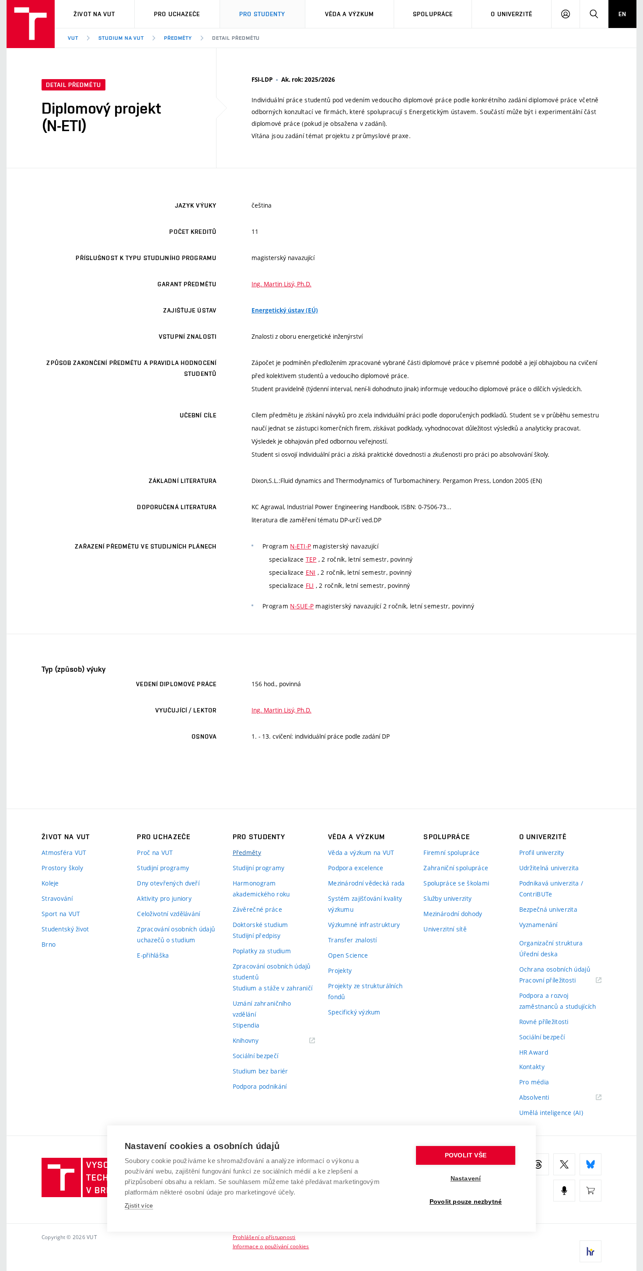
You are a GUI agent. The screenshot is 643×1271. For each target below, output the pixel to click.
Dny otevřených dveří (168, 883)
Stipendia (246, 1025)
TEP (311, 559)
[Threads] (538, 1164)
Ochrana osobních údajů (554, 969)
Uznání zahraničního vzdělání (262, 1008)
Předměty (178, 38)
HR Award (533, 1052)
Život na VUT (94, 13)
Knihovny (257, 1041)
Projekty (340, 970)
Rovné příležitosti (544, 1021)
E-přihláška (153, 955)
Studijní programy (163, 868)
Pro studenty (262, 13)
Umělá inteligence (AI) (551, 1112)
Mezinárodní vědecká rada (366, 883)
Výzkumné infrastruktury (364, 924)
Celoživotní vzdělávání (168, 914)
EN (622, 13)
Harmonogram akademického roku (261, 888)
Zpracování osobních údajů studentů (272, 971)
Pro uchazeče (177, 13)
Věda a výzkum (349, 13)
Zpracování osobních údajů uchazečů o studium (176, 934)
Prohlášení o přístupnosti (264, 1236)
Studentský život (65, 929)
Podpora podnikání (260, 1086)
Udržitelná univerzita (549, 868)
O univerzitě (511, 13)
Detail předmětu (236, 38)
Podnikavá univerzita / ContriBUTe (551, 888)
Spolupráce (433, 13)
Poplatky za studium (262, 951)
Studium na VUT (121, 38)
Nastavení (466, 1178)
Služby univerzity (447, 898)
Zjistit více (139, 1205)
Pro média (534, 1082)
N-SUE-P (302, 606)
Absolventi (545, 1098)
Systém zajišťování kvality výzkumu (365, 903)
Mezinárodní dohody (452, 914)
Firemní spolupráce (451, 852)
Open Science (348, 955)
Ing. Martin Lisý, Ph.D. (281, 284)
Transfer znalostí (352, 940)
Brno (49, 944)
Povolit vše (465, 1155)
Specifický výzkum (354, 1012)
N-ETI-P (300, 546)
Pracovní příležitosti (558, 981)
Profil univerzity (541, 852)
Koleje (50, 883)
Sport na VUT (61, 914)
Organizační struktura (551, 943)
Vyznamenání (538, 924)
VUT (73, 38)
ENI (311, 572)
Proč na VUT (155, 852)
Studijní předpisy (257, 935)
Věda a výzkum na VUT (361, 852)
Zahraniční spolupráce (455, 868)
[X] (564, 1164)
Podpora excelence (356, 868)
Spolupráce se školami (456, 883)
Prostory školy (62, 868)
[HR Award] (590, 1251)
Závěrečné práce (257, 909)
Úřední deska (538, 954)
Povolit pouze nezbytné (466, 1201)
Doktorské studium (260, 924)
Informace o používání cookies (271, 1246)
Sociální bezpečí (255, 1056)
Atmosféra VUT (64, 852)
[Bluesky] (590, 1164)
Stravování (57, 898)
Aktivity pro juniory (164, 898)
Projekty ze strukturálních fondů (365, 991)
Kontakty (532, 1067)
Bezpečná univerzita (548, 909)
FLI (310, 585)
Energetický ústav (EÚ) (285, 310)
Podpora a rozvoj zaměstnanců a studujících (557, 1001)
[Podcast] (564, 1191)
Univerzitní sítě (444, 929)
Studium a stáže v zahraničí (273, 988)
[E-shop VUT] (590, 1191)
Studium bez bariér (260, 1071)
